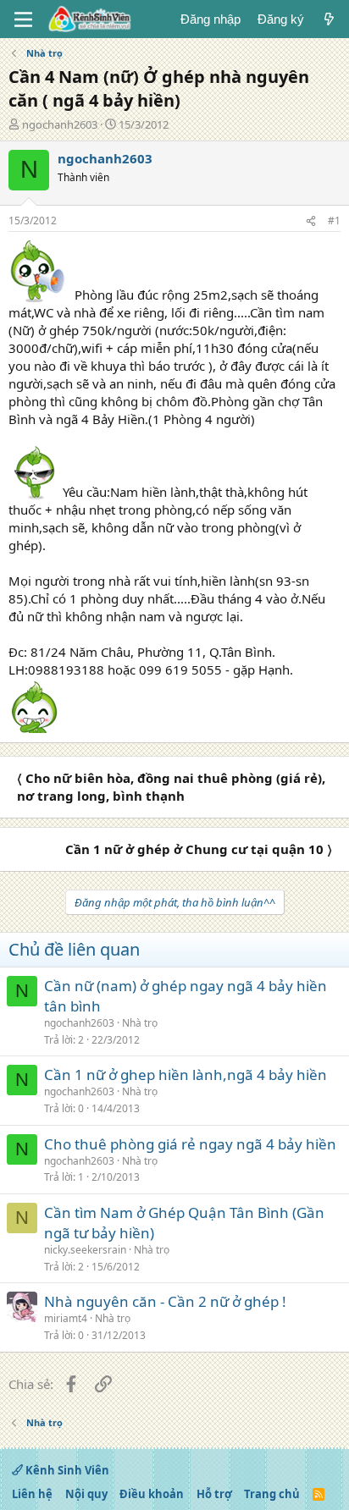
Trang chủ (272, 1494)
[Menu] (23, 19)
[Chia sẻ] (311, 221)
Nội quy (86, 1494)
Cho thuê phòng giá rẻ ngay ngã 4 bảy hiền (190, 1144)
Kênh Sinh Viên (66, 1470)
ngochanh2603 (59, 124)
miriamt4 (65, 1318)
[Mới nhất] (329, 19)
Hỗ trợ (214, 1494)
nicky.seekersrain (85, 1250)
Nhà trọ (140, 1023)
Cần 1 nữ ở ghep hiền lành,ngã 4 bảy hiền (185, 1074)
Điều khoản (151, 1494)
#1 (334, 220)
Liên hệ (32, 1494)
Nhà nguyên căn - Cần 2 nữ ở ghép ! (165, 1301)
